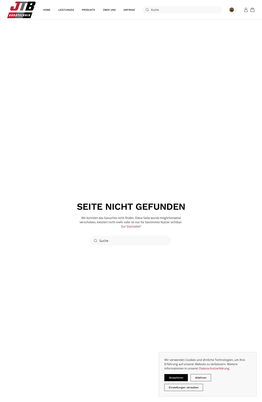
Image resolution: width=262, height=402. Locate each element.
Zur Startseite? (131, 226)
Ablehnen (201, 377)
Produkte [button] (88, 9)
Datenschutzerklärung (214, 368)
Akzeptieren (176, 377)
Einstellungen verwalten (184, 387)
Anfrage (129, 9)
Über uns (109, 9)
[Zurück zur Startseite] (21, 10)
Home (46, 9)
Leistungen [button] (66, 9)
